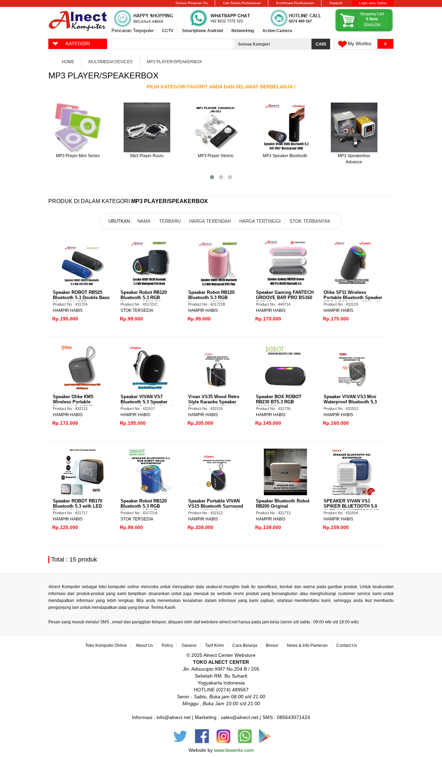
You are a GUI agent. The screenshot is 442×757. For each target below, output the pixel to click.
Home (68, 61)
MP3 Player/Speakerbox (174, 61)
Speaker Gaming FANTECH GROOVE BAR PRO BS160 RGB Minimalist (285, 297)
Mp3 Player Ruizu (147, 155)
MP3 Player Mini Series (78, 155)
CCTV (167, 30)
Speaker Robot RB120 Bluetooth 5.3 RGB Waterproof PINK (211, 297)
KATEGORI (78, 43)
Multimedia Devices (110, 61)
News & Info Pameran (307, 645)
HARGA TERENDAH (210, 221)
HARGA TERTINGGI (260, 221)
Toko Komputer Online (106, 645)
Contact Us (346, 645)
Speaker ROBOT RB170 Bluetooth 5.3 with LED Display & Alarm (77, 506)
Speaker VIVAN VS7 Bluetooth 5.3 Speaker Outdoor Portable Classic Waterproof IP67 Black (147, 404)
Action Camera (277, 30)
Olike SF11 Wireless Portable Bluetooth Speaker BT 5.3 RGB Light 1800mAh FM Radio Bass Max (353, 300)
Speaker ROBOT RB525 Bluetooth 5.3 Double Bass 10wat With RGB (81, 297)
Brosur (272, 645)
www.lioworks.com (234, 750)
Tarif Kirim (214, 645)
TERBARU (170, 221)
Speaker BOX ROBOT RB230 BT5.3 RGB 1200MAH (278, 402)
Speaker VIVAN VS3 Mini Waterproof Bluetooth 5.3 (350, 399)
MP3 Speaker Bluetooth (285, 155)
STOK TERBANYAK (309, 221)
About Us (144, 645)
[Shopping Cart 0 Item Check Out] (364, 30)
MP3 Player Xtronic (216, 155)
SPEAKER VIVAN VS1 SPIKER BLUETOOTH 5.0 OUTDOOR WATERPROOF (351, 506)
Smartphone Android (202, 30)
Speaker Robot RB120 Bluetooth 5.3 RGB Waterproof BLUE (144, 506)
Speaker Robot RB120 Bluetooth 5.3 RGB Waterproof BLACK (144, 297)
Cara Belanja (244, 645)
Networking (242, 30)
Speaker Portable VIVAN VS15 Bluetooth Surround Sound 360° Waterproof (215, 506)
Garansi (189, 645)
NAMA (144, 221)
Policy (167, 645)
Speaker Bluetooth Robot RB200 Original (282, 503)
